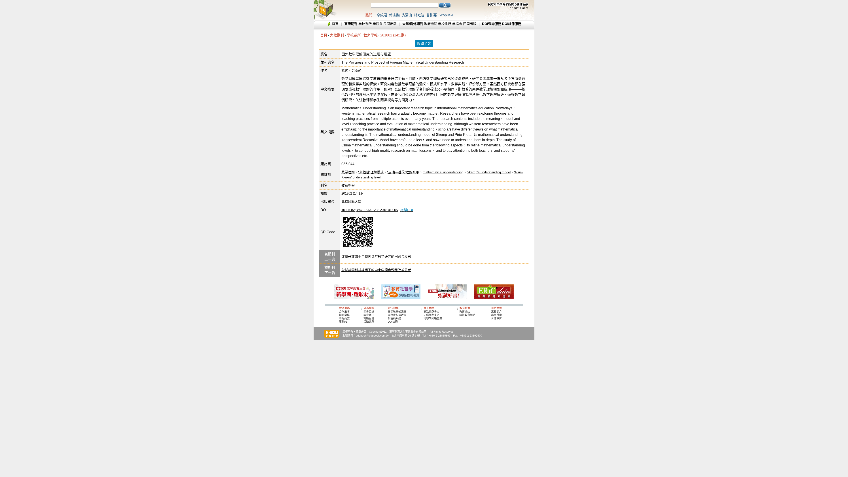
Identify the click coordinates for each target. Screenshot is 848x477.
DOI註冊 (393, 321)
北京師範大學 (351, 201)
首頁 (335, 24)
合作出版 (344, 311)
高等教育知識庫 (397, 311)
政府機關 (430, 24)
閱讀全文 (424, 43)
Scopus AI (446, 15)
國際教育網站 (467, 315)
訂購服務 (368, 318)
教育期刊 (368, 315)
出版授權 (496, 315)
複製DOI (406, 210)
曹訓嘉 (431, 15)
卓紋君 (382, 15)
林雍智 (419, 15)
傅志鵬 (394, 15)
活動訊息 (368, 321)
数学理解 (348, 172)
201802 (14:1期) (393, 35)
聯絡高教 (344, 318)
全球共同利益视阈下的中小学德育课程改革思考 (376, 270)
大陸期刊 (337, 35)
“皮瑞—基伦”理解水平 (403, 172)
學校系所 (365, 24)
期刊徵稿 (344, 315)
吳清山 (406, 15)
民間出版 (390, 24)
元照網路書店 (431, 315)
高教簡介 (496, 311)
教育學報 (370, 35)
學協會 (377, 24)
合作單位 (496, 318)
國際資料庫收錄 (397, 315)
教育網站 (464, 311)
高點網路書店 (432, 311)
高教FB (343, 321)
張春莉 (357, 70)
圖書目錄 (368, 311)
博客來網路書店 (433, 318)
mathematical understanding (443, 172)
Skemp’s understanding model (489, 172)
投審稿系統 (394, 318)
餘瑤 (344, 70)
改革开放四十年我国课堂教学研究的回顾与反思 (376, 256)
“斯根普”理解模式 (371, 172)
